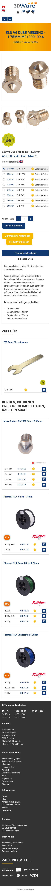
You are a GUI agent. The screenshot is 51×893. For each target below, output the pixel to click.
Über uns (6, 764)
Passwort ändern (9, 851)
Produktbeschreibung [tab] (25, 253)
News (4, 796)
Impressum (7, 778)
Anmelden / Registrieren (12, 843)
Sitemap (5, 784)
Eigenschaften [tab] (25, 259)
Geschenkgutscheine (11, 773)
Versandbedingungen (11, 758)
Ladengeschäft (8, 767)
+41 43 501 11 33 (15, 744)
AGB (4, 776)
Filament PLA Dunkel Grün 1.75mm (21, 563)
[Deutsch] (3, 7)
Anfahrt (5, 770)
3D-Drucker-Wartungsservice (14, 825)
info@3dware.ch (13, 741)
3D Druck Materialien (11, 805)
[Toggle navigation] (9, 19)
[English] (3, 10)
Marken (5, 808)
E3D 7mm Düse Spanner (16, 342)
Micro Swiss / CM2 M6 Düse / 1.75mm (23, 421)
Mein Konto (7, 845)
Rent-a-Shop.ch (29, 889)
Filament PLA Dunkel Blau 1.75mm (21, 635)
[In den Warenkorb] (44, 390)
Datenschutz (7, 781)
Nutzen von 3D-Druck (11, 802)
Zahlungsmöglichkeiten (12, 761)
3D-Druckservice (9, 828)
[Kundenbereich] (18, 12)
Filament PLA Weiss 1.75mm (18, 496)
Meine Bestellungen (10, 848)
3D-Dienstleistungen (10, 831)
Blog (4, 799)
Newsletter (6, 810)
